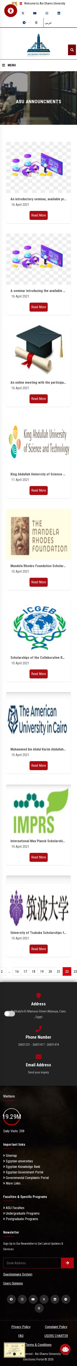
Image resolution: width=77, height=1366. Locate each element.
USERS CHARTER (56, 1336)
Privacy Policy (21, 1327)
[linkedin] (59, 13)
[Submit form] (67, 1263)
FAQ (21, 1336)
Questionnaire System (17, 1274)
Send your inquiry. (38, 1072)
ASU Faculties (14, 1208)
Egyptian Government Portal (24, 1172)
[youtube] (35, 13)
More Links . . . (15, 1183)
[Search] (72, 50)
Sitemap (11, 1156)
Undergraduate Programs (22, 1213)
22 (67, 972)
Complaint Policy (56, 1327)
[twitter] (23, 13)
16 (17, 972)
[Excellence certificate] (14, 1350)
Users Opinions (13, 1283)
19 (42, 972)
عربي (48, 22)
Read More (38, 215)
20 (50, 972)
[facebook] (11, 1299)
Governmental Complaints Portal (27, 1178)
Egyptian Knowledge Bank (22, 1167)
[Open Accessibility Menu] (10, 10)
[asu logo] (38, 44)
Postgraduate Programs (21, 1219)
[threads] (36, 22)
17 (25, 972)
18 (33, 972)
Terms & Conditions (38, 1345)
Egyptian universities (19, 1161)
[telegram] (24, 22)
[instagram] (47, 13)
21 (58, 972)
